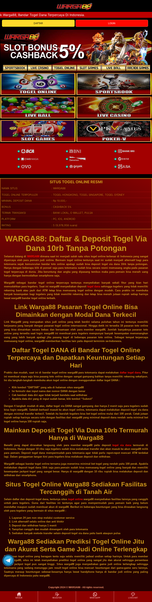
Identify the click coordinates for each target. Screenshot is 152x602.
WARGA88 (33, 256)
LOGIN (111, 23)
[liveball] (114, 131)
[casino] (114, 107)
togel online (75, 499)
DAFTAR (38, 23)
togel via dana (121, 445)
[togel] (38, 84)
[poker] (38, 131)
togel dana (93, 286)
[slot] (114, 84)
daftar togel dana (130, 372)
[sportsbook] (38, 107)
